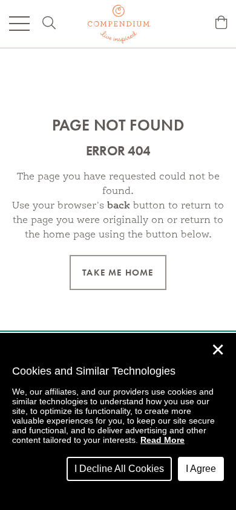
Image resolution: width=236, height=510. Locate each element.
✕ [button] (218, 350)
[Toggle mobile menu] (19, 23)
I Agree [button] (201, 468)
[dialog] (118, 421)
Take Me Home (117, 272)
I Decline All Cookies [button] (119, 468)
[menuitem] (221, 24)
